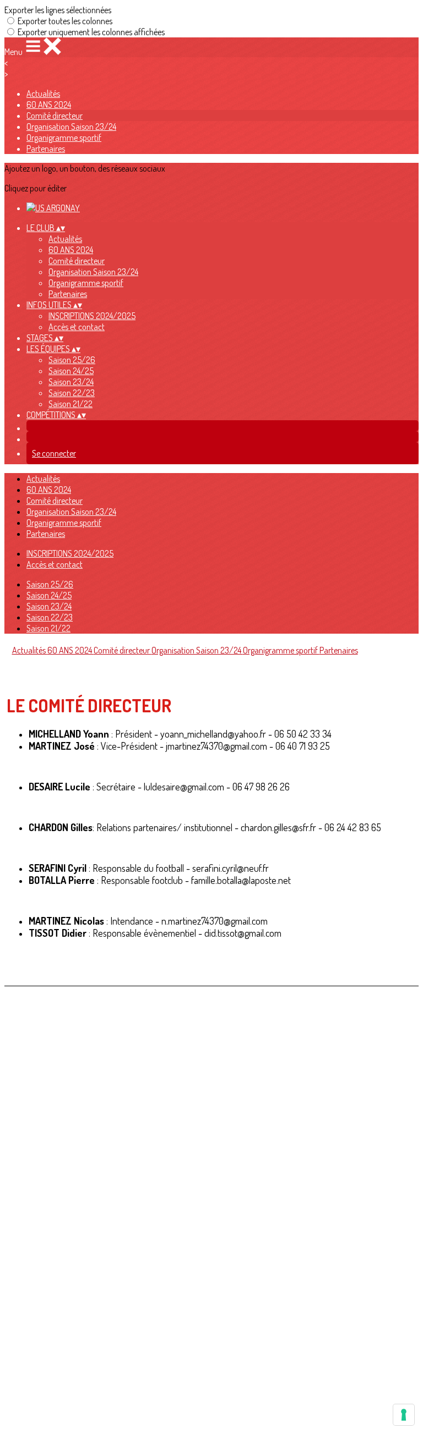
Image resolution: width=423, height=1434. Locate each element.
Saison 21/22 (70, 403)
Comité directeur (54, 115)
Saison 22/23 (71, 392)
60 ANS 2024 (48, 104)
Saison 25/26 (71, 359)
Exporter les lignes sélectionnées (57, 9)
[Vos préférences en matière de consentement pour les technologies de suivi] (403, 1414)
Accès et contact (76, 326)
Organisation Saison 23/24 (71, 126)
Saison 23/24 (71, 381)
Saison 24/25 (71, 370)
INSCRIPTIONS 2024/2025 (91, 315)
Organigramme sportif (63, 137)
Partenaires (45, 148)
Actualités (43, 93)
